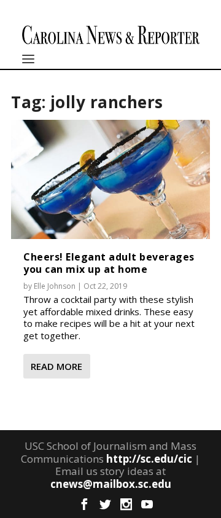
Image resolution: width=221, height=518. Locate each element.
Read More (56, 366)
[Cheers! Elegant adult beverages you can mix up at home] (110, 179)
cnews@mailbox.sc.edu (110, 484)
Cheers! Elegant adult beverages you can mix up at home (109, 262)
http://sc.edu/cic (149, 459)
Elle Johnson (55, 286)
